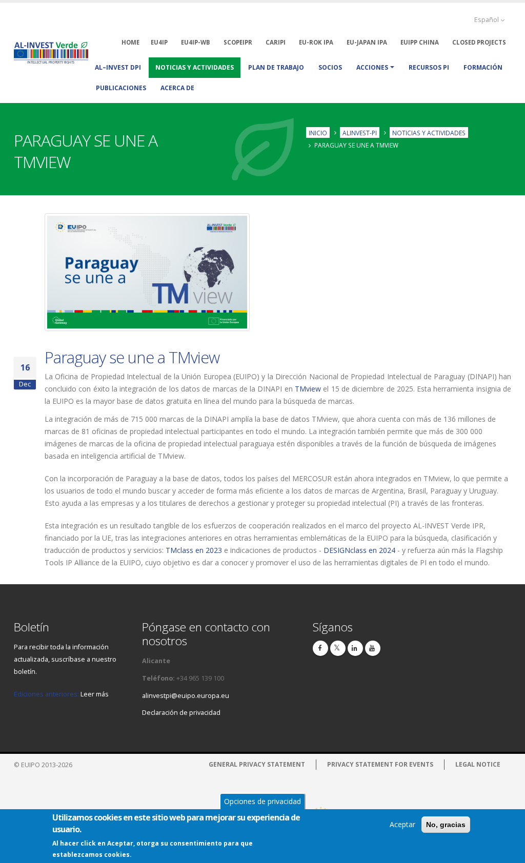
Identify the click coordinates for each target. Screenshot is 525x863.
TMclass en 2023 (194, 550)
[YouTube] (372, 648)
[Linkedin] (355, 648)
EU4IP (159, 42)
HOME (130, 42)
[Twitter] (338, 648)
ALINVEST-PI (359, 132)
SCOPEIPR (238, 42)
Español (487, 19)
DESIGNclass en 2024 (359, 550)
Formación (482, 67)
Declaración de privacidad (181, 712)
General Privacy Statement (257, 764)
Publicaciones (121, 88)
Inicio (318, 132)
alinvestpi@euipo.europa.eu (185, 695)
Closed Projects (479, 42)
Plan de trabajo (276, 67)
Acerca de (177, 88)
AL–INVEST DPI (118, 67)
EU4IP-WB (195, 42)
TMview (308, 389)
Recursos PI (429, 67)
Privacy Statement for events (380, 764)
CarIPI (276, 42)
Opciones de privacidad (262, 801)
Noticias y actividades (194, 67)
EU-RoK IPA (316, 42)
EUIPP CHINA (419, 42)
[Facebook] (320, 648)
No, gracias (446, 824)
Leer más (94, 694)
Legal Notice (477, 764)
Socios (330, 67)
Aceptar (402, 824)
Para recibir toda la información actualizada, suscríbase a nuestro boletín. (65, 659)
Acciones (372, 67)
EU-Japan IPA (367, 42)
